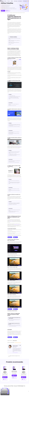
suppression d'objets (18, 146)
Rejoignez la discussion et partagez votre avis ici (14, 356)
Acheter (3, 10)
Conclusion (10, 44)
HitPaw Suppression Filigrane (5, 372)
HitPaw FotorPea (16, 333)
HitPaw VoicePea (14, 371)
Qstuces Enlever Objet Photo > (6, 12)
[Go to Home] (2, 1)
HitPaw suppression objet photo (11, 66)
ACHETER (5, 379)
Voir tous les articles (15, 352)
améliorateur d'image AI (17, 224)
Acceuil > (1, 12)
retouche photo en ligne (16, 174)
